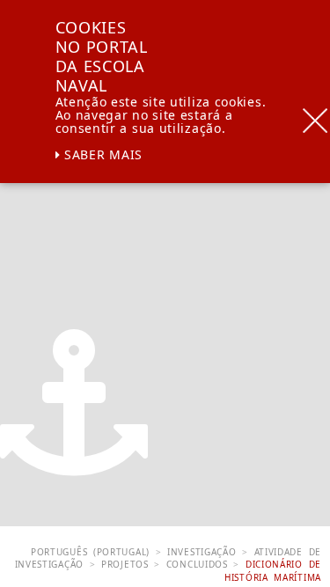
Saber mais (101, 154)
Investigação (201, 552)
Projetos (125, 564)
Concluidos (197, 564)
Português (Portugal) (90, 552)
